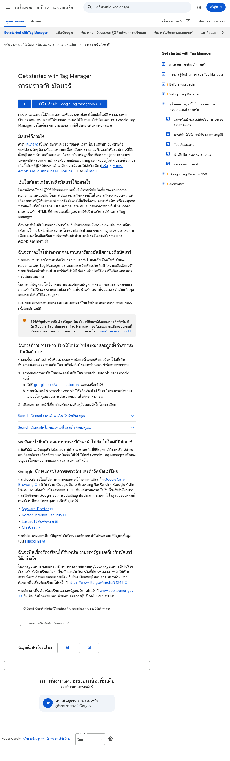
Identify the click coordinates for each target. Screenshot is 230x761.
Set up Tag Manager (184, 94)
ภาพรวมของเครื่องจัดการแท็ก (188, 65)
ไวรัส (104, 166)
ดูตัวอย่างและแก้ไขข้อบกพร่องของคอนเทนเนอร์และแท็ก (192, 107)
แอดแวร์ (66, 171)
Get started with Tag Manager (187, 53)
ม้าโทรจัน (90, 171)
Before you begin (182, 84)
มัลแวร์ (29, 144)
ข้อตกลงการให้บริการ (58, 738)
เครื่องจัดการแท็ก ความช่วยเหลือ (44, 7)
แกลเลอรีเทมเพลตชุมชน (111, 331)
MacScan (29, 528)
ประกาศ (36, 21)
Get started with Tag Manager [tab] (26, 33)
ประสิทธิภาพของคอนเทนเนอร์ (193, 154)
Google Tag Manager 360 (188, 174)
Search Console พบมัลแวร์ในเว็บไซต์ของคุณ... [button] (53, 416)
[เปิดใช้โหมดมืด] (110, 738)
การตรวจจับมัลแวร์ (186, 164)
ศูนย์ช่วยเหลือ (15, 21)
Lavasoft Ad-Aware (38, 521)
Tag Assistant (184, 145)
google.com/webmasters (54, 385)
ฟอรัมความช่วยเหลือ (212, 21)
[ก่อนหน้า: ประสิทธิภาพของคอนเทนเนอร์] (24, 104)
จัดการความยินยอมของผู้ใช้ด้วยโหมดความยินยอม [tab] (113, 33)
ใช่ (67, 648)
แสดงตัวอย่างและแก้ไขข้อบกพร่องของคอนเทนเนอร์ (198, 122)
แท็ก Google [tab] (64, 33)
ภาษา (83, 733)
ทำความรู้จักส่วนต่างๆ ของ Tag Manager (196, 75)
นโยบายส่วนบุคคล (33, 738)
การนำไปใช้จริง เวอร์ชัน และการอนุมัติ (198, 135)
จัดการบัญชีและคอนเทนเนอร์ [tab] (173, 33)
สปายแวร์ (47, 171)
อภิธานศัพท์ (176, 184)
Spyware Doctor (35, 509)
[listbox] (90, 739)
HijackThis (33, 541)
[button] (8, 7)
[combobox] (143, 7)
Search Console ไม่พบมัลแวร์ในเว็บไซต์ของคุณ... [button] (55, 427)
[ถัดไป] (221, 32)
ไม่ (89, 648)
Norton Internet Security (42, 515)
